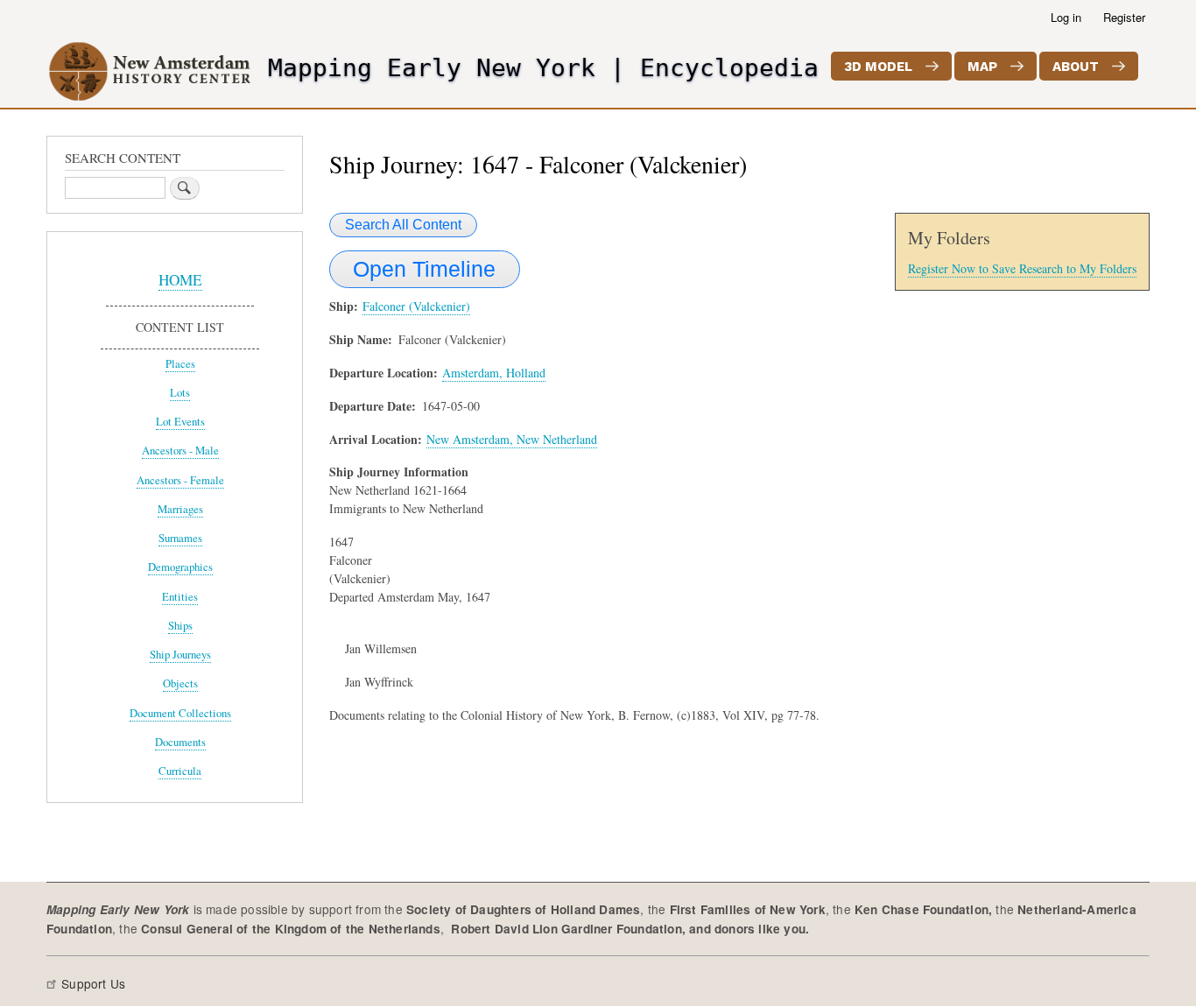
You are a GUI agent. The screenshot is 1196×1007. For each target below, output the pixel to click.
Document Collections (180, 713)
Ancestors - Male (180, 450)
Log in (1066, 17)
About (1075, 66)
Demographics (180, 567)
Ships (180, 625)
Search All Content (403, 224)
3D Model (878, 66)
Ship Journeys (180, 654)
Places (180, 363)
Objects (180, 683)
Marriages (180, 509)
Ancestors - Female (180, 480)
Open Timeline (424, 269)
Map (982, 66)
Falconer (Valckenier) (416, 306)
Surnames (180, 538)
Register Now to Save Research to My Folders (1022, 268)
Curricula (179, 771)
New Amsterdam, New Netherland (511, 439)
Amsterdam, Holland (493, 372)
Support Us (93, 983)
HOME (180, 280)
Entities (180, 596)
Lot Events (180, 421)
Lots (180, 392)
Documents (180, 742)
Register (1124, 17)
